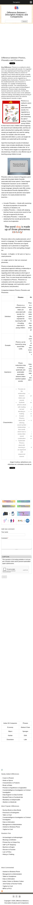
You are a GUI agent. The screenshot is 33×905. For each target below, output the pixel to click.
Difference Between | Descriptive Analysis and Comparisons (16, 14)
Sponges (25, 731)
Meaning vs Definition (9, 840)
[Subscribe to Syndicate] (2, 891)
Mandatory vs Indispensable (11, 799)
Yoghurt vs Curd (8, 829)
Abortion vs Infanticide (9, 802)
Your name (4, 532)
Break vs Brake (7, 785)
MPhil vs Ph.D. (7, 888)
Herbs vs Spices (8, 780)
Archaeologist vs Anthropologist (12, 837)
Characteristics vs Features (11, 783)
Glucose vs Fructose (9, 849)
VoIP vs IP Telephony (9, 844)
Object (10, 731)
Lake (25, 739)
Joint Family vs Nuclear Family (12, 883)
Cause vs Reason (8, 778)
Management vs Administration (12, 824)
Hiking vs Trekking (8, 854)
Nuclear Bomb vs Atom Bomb (12, 810)
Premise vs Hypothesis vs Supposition (15, 787)
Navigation (16, 2)
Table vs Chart (7, 815)
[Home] (16, 9)
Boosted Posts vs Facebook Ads (13, 797)
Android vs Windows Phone (11, 827)
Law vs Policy (7, 852)
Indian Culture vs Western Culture (13, 881)
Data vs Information (9, 822)
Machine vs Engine (9, 847)
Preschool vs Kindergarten (11, 812)
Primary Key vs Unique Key (11, 842)
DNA (25, 735)
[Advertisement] (16, 40)
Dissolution (10, 739)
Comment (4, 538)
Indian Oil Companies (10, 723)
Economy (10, 727)
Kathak (10, 735)
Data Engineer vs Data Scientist (13, 795)
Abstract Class (25, 727)
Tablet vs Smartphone (9, 876)
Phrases (25, 723)
